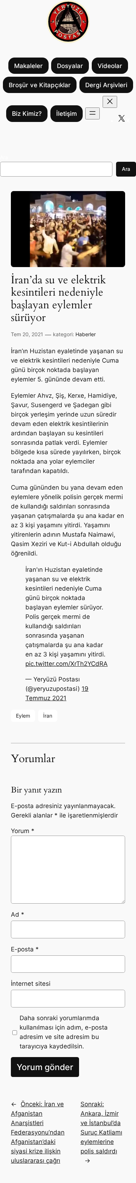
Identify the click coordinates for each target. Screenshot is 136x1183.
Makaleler (28, 65)
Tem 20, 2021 (27, 334)
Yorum (22, 831)
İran (47, 716)
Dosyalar (70, 65)
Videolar (110, 65)
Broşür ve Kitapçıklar (40, 85)
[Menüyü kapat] (110, 102)
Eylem (23, 716)
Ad (17, 914)
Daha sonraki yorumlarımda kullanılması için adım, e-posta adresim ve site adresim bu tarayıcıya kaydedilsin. (64, 1032)
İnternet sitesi (30, 983)
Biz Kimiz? (27, 113)
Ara (4, 157)
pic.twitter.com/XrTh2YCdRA (66, 663)
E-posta (25, 949)
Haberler (85, 334)
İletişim (66, 113)
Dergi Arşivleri (106, 85)
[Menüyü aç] (92, 113)
